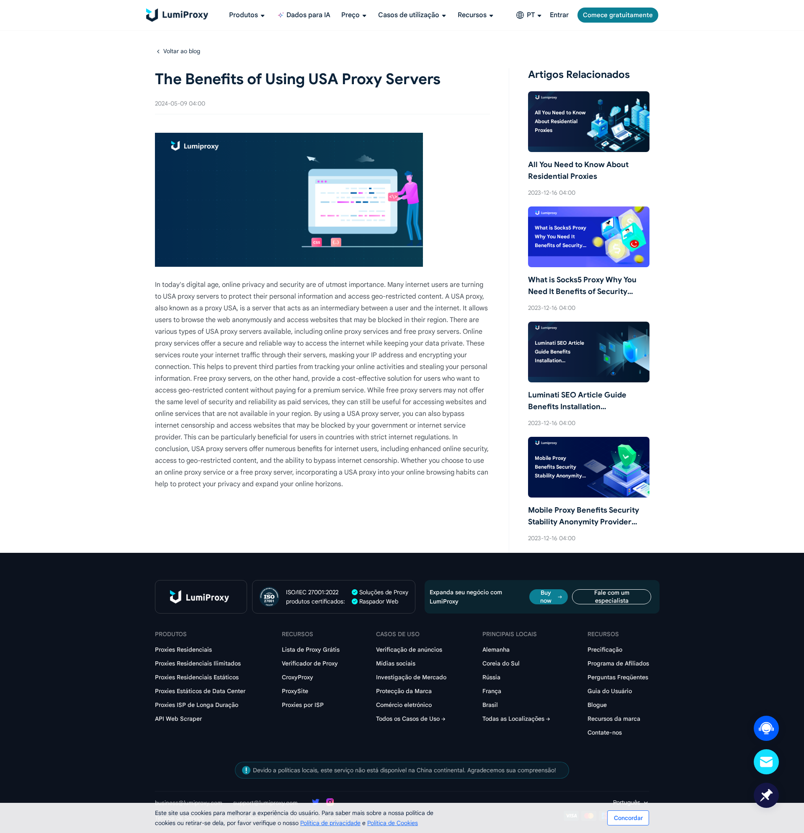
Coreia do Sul (501, 663)
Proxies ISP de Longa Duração (196, 705)
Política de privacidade (330, 823)
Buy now (545, 596)
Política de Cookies (392, 823)
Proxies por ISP (303, 705)
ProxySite (295, 691)
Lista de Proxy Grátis (311, 649)
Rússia (491, 677)
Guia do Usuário (610, 691)
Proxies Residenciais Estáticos (197, 677)
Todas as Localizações (513, 718)
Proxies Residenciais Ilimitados (198, 663)
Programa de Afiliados (618, 663)
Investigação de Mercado (411, 677)
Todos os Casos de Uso (408, 718)
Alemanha (496, 649)
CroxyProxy (297, 677)
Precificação (605, 649)
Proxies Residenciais (183, 649)
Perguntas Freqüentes (618, 677)
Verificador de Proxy (310, 663)
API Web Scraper (178, 718)
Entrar (559, 15)
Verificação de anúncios (409, 649)
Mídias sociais (395, 663)
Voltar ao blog (181, 51)
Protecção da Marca (404, 691)
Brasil (490, 705)
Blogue (597, 705)
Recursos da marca (614, 718)
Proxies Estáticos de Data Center (200, 691)
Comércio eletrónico (404, 705)
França (491, 691)
